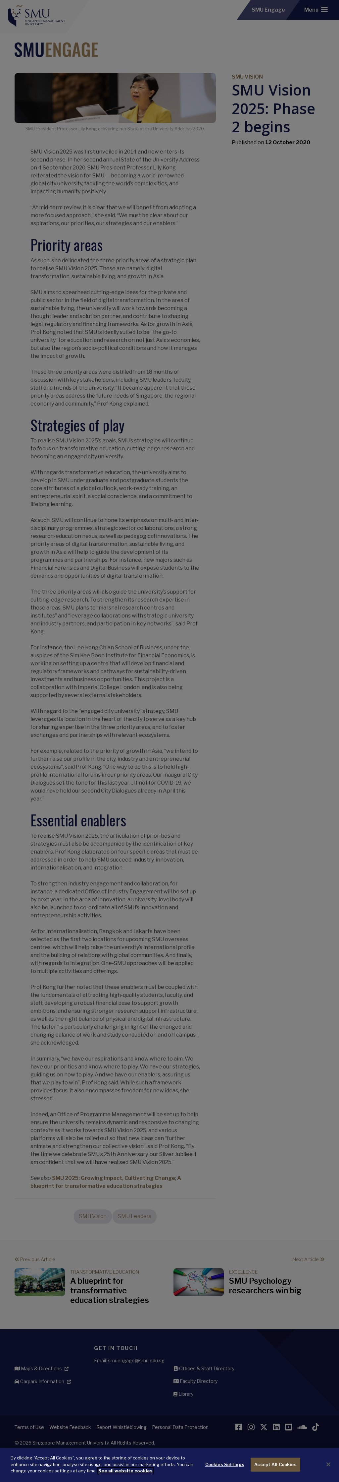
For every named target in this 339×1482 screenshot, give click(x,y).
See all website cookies (125, 1470)
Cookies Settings (224, 1464)
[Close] (328, 1464)
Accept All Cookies (275, 1464)
